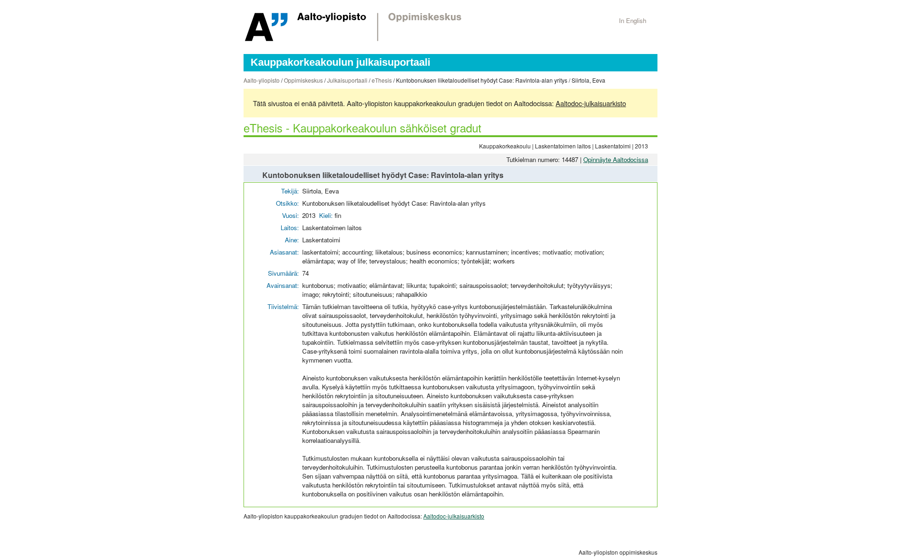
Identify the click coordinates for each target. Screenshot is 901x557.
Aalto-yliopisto (262, 80)
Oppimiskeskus (303, 80)
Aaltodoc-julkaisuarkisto (591, 103)
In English (632, 20)
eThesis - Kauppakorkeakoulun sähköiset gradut (362, 127)
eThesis (382, 80)
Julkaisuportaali (347, 80)
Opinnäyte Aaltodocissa (615, 159)
